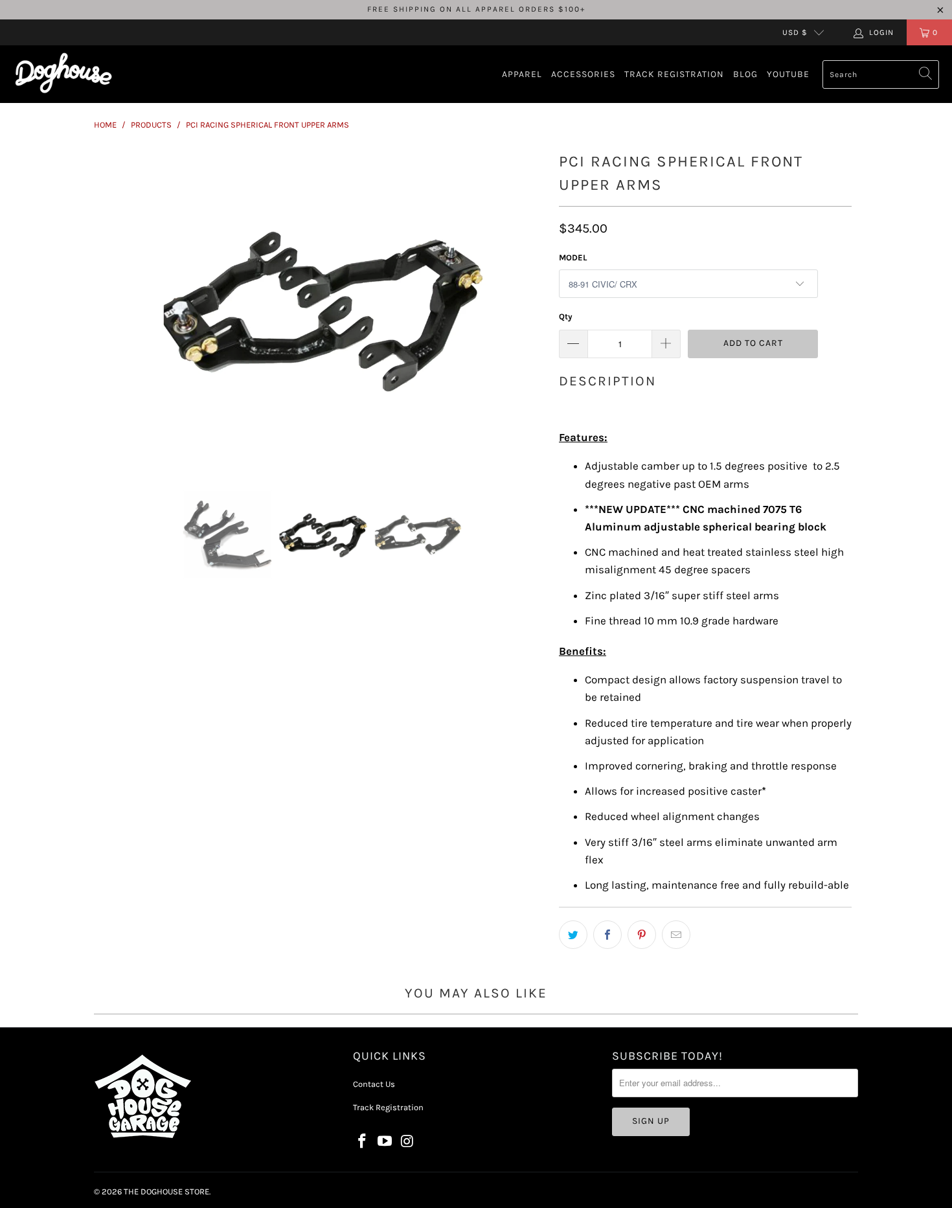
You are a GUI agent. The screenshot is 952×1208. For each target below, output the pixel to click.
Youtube (788, 74)
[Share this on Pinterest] (642, 934)
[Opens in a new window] (385, 1142)
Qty (565, 316)
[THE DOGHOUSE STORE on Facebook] (362, 1142)
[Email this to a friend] (676, 934)
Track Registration (674, 74)
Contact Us (374, 1084)
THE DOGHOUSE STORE (166, 1191)
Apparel (522, 74)
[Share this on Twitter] (573, 934)
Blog (745, 74)
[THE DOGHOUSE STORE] (63, 74)
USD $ (795, 32)
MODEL (573, 257)
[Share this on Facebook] (607, 934)
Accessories (583, 74)
